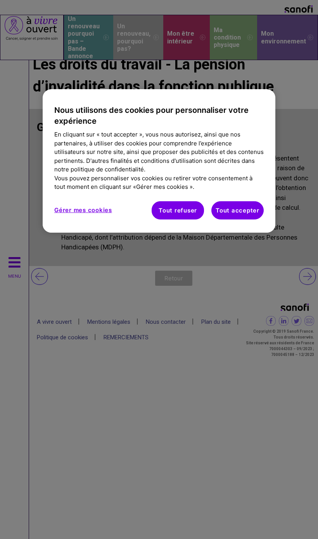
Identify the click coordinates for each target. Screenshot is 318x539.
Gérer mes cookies (83, 209)
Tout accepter (237, 210)
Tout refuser (178, 210)
